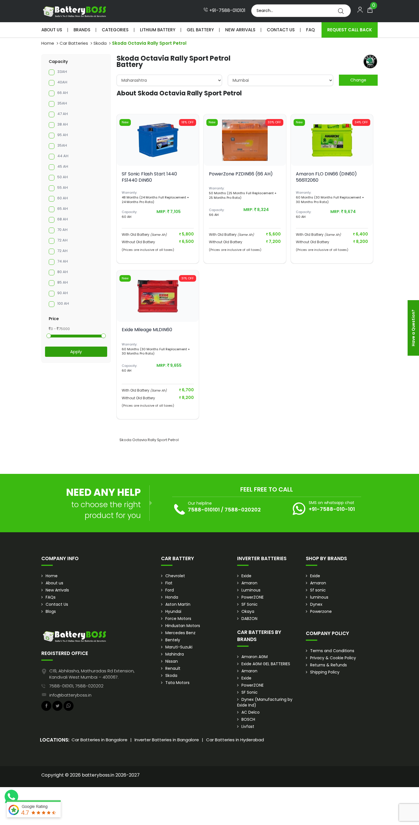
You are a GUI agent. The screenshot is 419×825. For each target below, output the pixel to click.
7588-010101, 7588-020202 (76, 686)
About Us (51, 30)
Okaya (247, 611)
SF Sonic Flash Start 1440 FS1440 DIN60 (149, 177)
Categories (115, 30)
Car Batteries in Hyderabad (235, 740)
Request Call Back (349, 30)
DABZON (249, 618)
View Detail (158, 156)
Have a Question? (413, 328)
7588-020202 (243, 509)
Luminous (251, 590)
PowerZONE (252, 597)
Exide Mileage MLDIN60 (147, 329)
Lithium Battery (157, 30)
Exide (246, 576)
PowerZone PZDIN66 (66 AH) (241, 174)
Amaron (249, 583)
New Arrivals (240, 30)
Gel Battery (200, 30)
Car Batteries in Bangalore (99, 740)
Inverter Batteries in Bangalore (167, 740)
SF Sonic (249, 604)
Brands (82, 30)
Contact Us (281, 30)
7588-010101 (204, 509)
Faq (310, 30)
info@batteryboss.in (70, 695)
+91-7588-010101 (226, 10)
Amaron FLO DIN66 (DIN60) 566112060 (326, 177)
